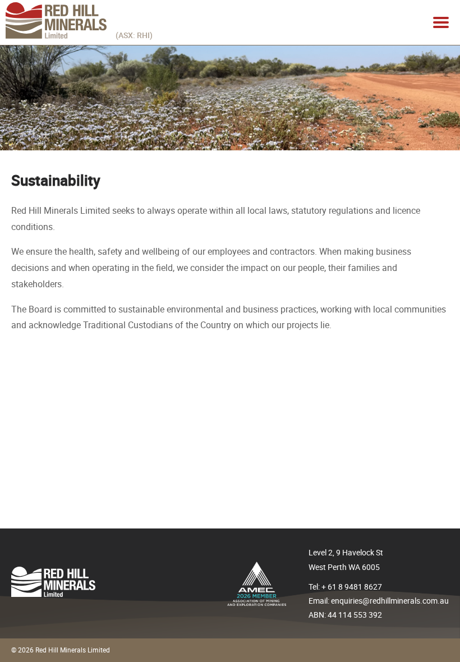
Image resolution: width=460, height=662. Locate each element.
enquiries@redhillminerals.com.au (390, 600)
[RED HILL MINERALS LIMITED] (56, 35)
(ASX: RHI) (134, 35)
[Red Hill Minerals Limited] (53, 594)
